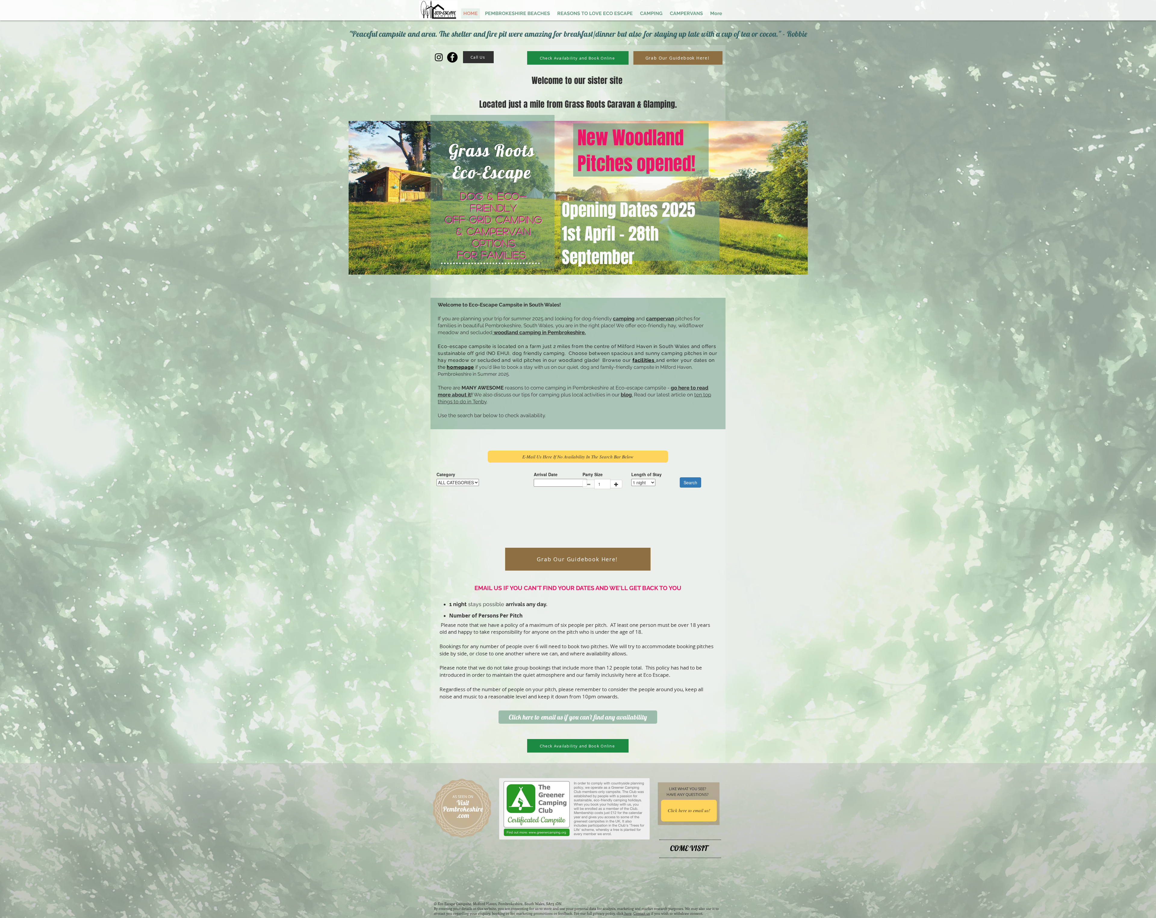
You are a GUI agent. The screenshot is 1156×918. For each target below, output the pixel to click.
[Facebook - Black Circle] (452, 57)
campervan (660, 319)
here (627, 913)
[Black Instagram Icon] (439, 57)
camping (624, 319)
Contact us (641, 913)
